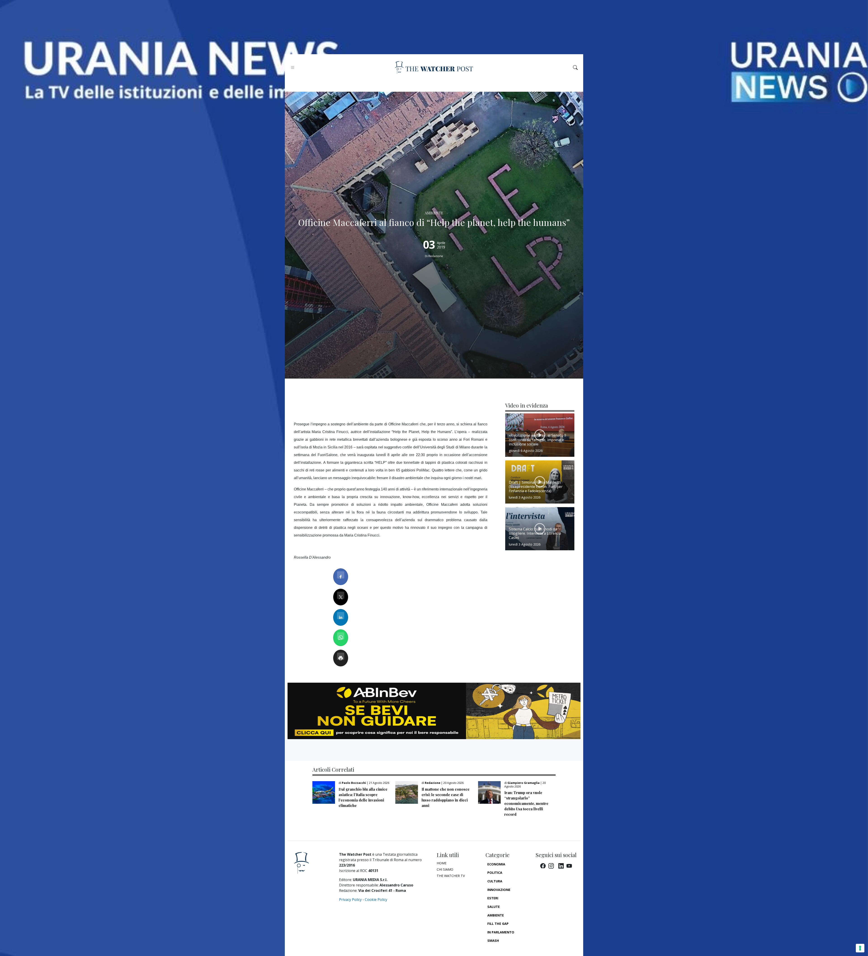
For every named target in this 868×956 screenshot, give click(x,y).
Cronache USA (500, 949)
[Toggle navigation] (293, 67)
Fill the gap (498, 923)
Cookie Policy (376, 899)
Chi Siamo (445, 869)
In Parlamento (500, 932)
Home (441, 863)
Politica (494, 872)
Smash (493, 940)
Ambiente (495, 915)
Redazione (435, 256)
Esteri (492, 898)
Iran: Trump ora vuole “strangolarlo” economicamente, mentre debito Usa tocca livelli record (526, 803)
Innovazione (498, 890)
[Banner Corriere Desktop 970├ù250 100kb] (434, 710)
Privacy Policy (350, 899)
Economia (496, 864)
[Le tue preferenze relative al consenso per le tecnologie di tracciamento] (860, 948)
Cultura (494, 881)
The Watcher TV (451, 876)
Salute (493, 906)
